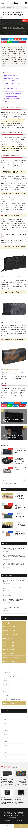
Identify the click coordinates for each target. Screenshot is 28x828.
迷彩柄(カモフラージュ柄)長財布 (12, 98)
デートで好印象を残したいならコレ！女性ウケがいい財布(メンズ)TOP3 (20, 525)
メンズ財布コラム (10, 493)
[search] (24, 480)
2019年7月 (5, 748)
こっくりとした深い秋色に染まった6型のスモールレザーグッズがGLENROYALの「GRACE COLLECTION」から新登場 (14, 607)
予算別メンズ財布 (8, 642)
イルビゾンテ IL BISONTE (12, 676)
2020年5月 (5, 715)
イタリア (18, 7)
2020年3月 (5, 719)
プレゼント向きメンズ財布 (10, 634)
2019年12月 (5, 730)
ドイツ (6, 688)
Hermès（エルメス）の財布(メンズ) (20, 534)
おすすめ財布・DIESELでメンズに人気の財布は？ (13, 91)
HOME (3, 7)
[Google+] (17, 39)
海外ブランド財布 (11, 7)
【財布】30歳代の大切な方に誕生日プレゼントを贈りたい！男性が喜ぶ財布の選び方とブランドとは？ (14, 549)
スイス (6, 680)
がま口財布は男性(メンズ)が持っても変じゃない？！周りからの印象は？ (20, 497)
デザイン (10, 483)
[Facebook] (4, 39)
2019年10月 (5, 737)
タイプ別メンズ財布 (9, 630)
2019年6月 (5, 752)
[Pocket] (4, 42)
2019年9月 (5, 741)
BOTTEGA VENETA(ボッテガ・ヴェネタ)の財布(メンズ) (20, 450)
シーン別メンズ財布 (8, 523)
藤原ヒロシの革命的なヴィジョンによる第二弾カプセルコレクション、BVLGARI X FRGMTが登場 (13, 600)
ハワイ (6, 691)
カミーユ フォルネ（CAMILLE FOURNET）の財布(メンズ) (20, 516)
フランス (11, 513)
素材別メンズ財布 (8, 703)
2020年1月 (5, 726)
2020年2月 (5, 723)
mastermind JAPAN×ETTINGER (9, 593)
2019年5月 (5, 756)
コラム (19, 817)
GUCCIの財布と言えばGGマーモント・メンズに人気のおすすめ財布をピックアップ (20, 801)
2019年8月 (5, 745)
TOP (5, 812)
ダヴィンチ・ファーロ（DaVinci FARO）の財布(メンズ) (20, 507)
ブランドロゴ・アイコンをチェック (12, 85)
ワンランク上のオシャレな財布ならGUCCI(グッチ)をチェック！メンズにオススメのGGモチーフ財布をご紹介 (14, 565)
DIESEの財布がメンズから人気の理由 (11, 78)
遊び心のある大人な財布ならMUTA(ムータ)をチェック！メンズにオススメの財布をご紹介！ (7, 801)
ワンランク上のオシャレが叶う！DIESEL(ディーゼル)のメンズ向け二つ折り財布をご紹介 (21, 460)
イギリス (7, 668)
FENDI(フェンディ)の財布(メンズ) (20, 468)
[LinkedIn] (15, 42)
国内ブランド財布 (8, 645)
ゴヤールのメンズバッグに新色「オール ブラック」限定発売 (14, 587)
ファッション (5, 483)
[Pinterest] (22, 42)
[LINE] (9, 42)
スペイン (7, 684)
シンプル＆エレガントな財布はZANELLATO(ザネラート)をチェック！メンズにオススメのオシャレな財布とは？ (14, 557)
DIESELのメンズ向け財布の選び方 (10, 80)
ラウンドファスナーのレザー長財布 (12, 93)
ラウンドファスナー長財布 (10, 96)
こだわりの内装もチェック (10, 88)
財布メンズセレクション (18, 820)
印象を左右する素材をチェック (11, 83)
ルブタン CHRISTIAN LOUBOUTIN (14, 699)
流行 (15, 483)
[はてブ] (24, 39)
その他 (6, 623)
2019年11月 (5, 734)
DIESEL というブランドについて (10, 75)
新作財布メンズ (8, 653)
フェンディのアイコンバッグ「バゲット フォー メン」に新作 (14, 581)
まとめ (5, 101)
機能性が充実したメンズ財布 (11, 657)
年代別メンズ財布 (8, 649)
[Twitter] (11, 39)
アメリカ (7, 665)
